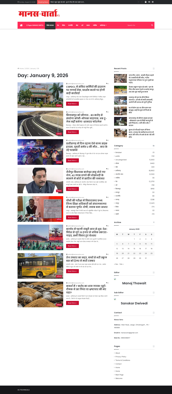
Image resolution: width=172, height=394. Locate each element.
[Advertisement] (86, 47)
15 (134, 249)
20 (123, 253)
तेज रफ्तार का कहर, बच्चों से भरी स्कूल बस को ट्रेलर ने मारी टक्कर (86, 259)
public (117, 156)
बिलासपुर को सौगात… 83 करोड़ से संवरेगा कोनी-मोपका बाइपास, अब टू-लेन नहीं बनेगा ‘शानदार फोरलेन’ (86, 118)
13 (123, 249)
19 (117, 253)
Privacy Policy (120, 357)
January (33, 68)
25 (151, 253)
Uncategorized (120, 160)
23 (140, 253)
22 (134, 253)
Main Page (119, 375)
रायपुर (117, 203)
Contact (118, 364)
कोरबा (117, 163)
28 (128, 258)
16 (140, 249)
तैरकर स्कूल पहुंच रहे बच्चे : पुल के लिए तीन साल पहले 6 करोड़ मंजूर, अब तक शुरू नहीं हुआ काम (77, 2)
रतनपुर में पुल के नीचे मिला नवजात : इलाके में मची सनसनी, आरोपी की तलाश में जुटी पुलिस (141, 99)
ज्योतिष (95, 25)
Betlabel (118, 152)
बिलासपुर (118, 189)
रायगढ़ (117, 199)
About (117, 353)
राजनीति (70, 25)
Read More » (72, 104)
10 (146, 244)
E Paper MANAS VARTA (35, 25)
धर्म (82, 25)
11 (151, 244)
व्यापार (88, 25)
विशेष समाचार (50, 25)
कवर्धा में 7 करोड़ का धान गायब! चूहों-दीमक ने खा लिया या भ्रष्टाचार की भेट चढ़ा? (86, 289)
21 (128, 253)
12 (117, 249)
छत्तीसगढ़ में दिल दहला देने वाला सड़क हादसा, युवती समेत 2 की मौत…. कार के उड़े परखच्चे (86, 147)
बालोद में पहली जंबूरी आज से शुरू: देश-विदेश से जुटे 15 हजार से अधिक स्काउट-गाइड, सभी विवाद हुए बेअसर (87, 232)
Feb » (122, 264)
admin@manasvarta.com (76, 83)
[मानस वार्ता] (39, 13)
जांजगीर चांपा (119, 174)
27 (123, 258)
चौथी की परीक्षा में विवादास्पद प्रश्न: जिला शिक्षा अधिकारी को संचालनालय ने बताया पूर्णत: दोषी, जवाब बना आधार (87, 204)
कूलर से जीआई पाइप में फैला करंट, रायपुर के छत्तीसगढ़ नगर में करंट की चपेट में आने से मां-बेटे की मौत (141, 133)
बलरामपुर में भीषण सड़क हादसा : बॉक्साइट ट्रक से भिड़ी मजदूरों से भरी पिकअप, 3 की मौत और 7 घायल (141, 122)
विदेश (63, 25)
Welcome (118, 378)
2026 (27, 68)
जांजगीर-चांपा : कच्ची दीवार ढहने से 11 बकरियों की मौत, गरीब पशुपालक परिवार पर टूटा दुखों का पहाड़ (141, 79)
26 (117, 258)
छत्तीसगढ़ (102, 25)
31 (146, 258)
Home (21, 68)
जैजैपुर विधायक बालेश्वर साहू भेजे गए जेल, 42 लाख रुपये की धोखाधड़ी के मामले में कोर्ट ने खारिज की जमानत (85, 175)
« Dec (116, 264)
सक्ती (117, 214)
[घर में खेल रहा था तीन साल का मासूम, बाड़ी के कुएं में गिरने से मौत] (120, 111)
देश (58, 25)
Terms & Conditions (122, 360)
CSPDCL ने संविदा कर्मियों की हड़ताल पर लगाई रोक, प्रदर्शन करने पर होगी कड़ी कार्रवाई (85, 90)
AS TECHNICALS (23, 390)
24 (146, 253)
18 (151, 249)
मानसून (117, 192)
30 (140, 258)
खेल (77, 25)
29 (134, 258)
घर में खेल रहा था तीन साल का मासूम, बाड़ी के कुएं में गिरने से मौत (140, 110)
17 (146, 249)
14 (128, 249)
